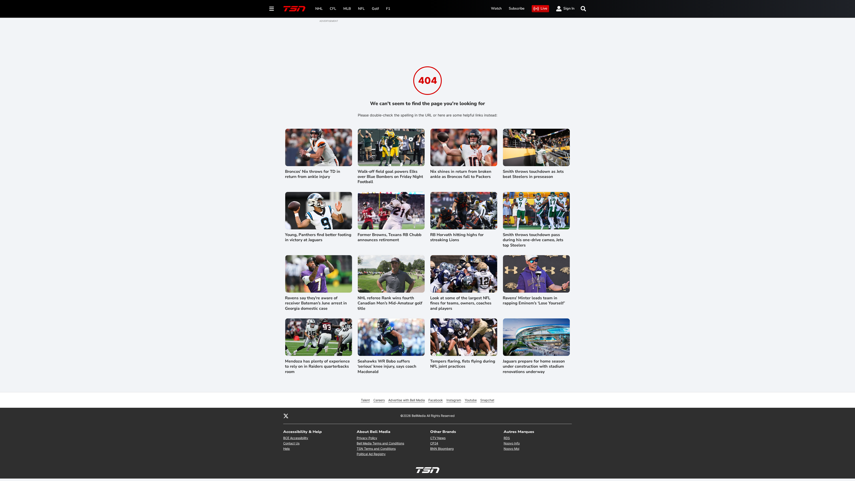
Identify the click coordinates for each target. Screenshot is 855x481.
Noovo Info (512, 443)
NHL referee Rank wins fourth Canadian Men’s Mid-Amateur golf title (390, 303)
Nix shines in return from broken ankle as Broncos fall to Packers (460, 174)
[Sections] (271, 8)
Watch (496, 8)
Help (286, 448)
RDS (507, 438)
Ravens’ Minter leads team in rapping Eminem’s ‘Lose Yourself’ (534, 301)
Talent (365, 400)
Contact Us (291, 443)
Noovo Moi (511, 448)
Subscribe (517, 8)
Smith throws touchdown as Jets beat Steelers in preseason (533, 174)
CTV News (438, 438)
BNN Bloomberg (442, 448)
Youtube (471, 400)
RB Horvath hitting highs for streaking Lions (457, 237)
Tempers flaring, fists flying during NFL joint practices (462, 364)
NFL (361, 8)
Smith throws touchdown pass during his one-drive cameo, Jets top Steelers (533, 240)
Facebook (435, 400)
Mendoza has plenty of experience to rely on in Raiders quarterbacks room (317, 366)
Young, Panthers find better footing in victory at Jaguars (318, 237)
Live (544, 8)
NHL (319, 8)
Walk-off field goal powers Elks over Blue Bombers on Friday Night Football (390, 177)
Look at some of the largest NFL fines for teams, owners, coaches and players (460, 303)
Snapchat (487, 400)
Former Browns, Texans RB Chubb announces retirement (389, 237)
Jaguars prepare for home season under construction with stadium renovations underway (534, 366)
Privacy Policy (367, 438)
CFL (333, 8)
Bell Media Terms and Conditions (380, 443)
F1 (388, 8)
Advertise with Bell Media (406, 400)
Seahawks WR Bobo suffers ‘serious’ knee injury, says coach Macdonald (387, 366)
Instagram (453, 400)
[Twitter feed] (286, 415)
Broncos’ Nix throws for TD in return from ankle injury (312, 174)
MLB (347, 8)
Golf (375, 8)
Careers (379, 400)
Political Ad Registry (371, 454)
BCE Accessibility (295, 438)
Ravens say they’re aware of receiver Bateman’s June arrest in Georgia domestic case (316, 303)
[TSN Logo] (294, 9)
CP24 (434, 443)
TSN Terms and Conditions (376, 448)
